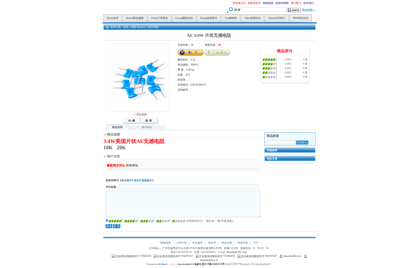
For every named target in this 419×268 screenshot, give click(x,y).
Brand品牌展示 (208, 18)
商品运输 (227, 242)
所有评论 (132, 165)
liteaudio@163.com (237, 252)
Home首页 (112, 18)
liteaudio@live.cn (292, 256)
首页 (126, 27)
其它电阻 (153, 27)
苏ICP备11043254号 (213, 264)
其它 (188, 74)
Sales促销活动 (253, 18)
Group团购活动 (184, 18)
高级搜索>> (309, 9)
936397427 (187, 256)
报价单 (212, 242)
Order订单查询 (159, 18)
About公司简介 (276, 18)
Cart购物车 (231, 18)
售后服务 (197, 242)
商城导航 (242, 242)
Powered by (174, 264)
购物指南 (165, 242)
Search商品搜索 (135, 18)
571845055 (145, 256)
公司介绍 (181, 242)
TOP (255, 242)
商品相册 (141, 114)
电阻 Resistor (138, 27)
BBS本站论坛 (300, 18)
